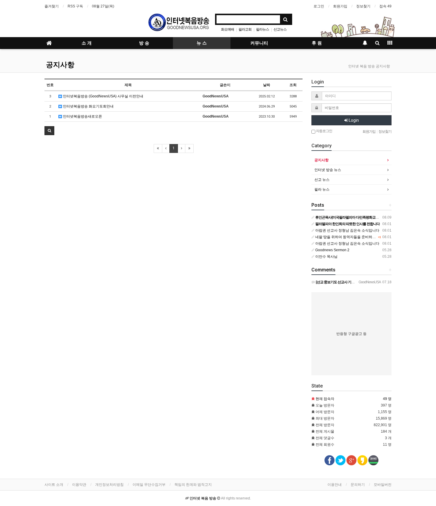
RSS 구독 (75, 6)
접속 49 (385, 6)
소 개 (87, 43)
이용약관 (79, 485)
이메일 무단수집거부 (149, 485)
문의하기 (358, 485)
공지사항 (60, 65)
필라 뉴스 (322, 189)
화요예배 (227, 29)
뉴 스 (202, 43)
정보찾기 (363, 6)
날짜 (266, 85)
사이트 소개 (53, 485)
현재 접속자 (325, 399)
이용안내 (334, 485)
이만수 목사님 (326, 256)
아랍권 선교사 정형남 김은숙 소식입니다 (346, 230)
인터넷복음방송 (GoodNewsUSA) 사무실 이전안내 (102, 96)
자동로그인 (323, 131)
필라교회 (245, 29)
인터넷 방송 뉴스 (327, 170)
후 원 (317, 43)
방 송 (144, 43)
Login (353, 120)
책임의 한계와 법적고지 (193, 485)
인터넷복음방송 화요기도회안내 (88, 106)
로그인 (319, 6)
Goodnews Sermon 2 (331, 250)
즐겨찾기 (51, 6)
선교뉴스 (280, 29)
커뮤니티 (259, 43)
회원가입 (340, 6)
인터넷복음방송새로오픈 (82, 116)
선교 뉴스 (322, 180)
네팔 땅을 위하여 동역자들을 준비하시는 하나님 (352, 237)
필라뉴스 (262, 29)
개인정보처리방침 (109, 485)
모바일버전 (383, 485)
